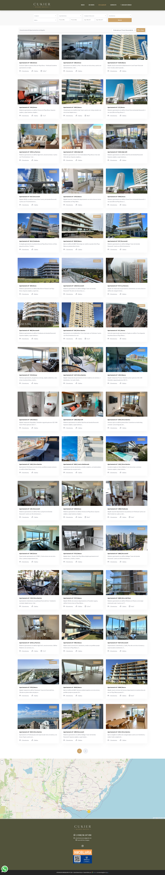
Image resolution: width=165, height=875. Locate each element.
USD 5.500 (25, 101)
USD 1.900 (69, 681)
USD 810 (112, 503)
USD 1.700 (113, 681)
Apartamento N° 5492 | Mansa (72, 643)
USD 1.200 (113, 146)
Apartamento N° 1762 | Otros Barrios (30, 598)
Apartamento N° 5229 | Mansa (117, 63)
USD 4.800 (25, 458)
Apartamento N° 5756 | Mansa (28, 687)
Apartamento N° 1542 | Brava (28, 107)
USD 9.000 (113, 101)
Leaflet (154, 818)
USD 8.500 (69, 726)
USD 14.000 (70, 146)
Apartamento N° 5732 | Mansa (72, 553)
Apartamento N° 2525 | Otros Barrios (30, 732)
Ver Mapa (141, 30)
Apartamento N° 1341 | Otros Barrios (119, 464)
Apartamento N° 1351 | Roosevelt (29, 509)
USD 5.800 (113, 235)
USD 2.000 (69, 56)
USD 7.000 (69, 190)
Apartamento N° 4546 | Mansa (72, 687)
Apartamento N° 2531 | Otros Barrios (119, 732)
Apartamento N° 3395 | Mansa (72, 107)
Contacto (113, 5)
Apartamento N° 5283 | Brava (28, 63)
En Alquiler (102, 5)
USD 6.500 (25, 56)
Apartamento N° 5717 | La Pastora (118, 286)
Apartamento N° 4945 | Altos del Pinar (119, 598)
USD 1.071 (69, 458)
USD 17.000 (114, 56)
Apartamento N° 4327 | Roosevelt (118, 643)
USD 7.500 (69, 503)
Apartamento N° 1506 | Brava (72, 509)
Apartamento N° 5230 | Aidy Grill (117, 152)
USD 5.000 (25, 503)
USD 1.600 (25, 146)
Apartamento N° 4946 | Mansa (117, 687)
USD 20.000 (26, 681)
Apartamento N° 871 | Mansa (116, 330)
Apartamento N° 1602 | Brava (72, 63)
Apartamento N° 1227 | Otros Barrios (74, 375)
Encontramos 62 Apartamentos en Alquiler (32, 30)
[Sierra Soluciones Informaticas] (107, 872)
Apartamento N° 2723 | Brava (28, 375)
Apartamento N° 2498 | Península (118, 509)
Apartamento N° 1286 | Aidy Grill (73, 419)
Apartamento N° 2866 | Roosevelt (118, 553)
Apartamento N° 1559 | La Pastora (29, 152)
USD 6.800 (69, 413)
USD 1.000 (69, 235)
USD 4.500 (69, 279)
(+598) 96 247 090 (83, 835)
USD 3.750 (25, 413)
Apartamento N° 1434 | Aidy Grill (73, 152)
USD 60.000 (114, 324)
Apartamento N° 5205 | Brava (28, 553)
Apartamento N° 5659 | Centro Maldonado (76, 464)
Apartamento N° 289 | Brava (27, 286)
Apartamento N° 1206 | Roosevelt (73, 286)
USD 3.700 (113, 636)
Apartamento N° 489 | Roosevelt (29, 330)
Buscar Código (126, 5)
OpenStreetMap (161, 818)
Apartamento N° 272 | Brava (116, 107)
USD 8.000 (25, 592)
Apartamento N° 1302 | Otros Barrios (30, 464)
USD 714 (112, 547)
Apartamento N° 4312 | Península (29, 241)
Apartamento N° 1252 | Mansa (117, 375)
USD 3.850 (25, 726)
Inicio (82, 5)
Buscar (120, 20)
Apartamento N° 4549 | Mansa (72, 241)
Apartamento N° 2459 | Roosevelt (73, 732)
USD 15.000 (26, 279)
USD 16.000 (70, 592)
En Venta (91, 5)
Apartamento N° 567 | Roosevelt (118, 241)
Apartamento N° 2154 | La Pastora (29, 643)
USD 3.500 (69, 324)
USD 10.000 (70, 101)
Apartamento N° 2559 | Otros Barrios (119, 419)
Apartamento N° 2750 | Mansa (72, 196)
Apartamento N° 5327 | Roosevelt (29, 196)
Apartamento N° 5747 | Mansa (72, 598)
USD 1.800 (69, 547)
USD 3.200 (25, 235)
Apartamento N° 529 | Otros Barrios (74, 330)
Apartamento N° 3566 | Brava (116, 196)
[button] (45, 16)
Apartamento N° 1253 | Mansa (28, 419)
